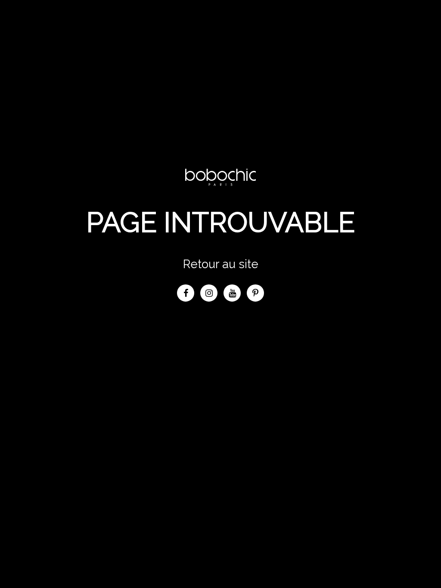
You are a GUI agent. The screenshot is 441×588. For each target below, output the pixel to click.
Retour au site (220, 264)
